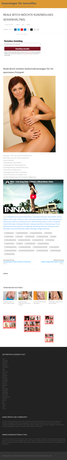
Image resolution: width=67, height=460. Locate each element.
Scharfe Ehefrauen (9, 224)
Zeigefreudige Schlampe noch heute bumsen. (24, 303)
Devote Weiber (9, 236)
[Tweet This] (18, 29)
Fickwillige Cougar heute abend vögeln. (55, 302)
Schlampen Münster (22, 224)
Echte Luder (12, 219)
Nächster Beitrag (52, 261)
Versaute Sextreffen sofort (44, 456)
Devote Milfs (52, 217)
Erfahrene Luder (22, 219)
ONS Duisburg (36, 222)
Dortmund (5, 372)
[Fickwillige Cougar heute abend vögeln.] (55, 299)
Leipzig (4, 374)
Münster (4, 399)
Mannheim (5, 394)
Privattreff (56, 222)
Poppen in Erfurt (47, 222)
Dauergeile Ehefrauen (40, 217)
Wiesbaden (5, 389)
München (5, 362)
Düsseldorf (5, 367)
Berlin (3, 359)
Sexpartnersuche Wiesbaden (27, 250)
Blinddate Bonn (12, 217)
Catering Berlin (6, 456)
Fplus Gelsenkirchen (55, 219)
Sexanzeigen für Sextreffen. (19, 3)
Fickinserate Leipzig (35, 219)
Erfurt (3, 405)
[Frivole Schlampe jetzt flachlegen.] (40, 299)
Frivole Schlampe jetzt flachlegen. (40, 302)
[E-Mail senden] (35, 29)
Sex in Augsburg (26, 226)
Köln (3, 369)
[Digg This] (31, 29)
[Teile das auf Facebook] (15, 29)
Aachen (4, 400)
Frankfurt (4, 364)
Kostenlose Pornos (24, 222)
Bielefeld (4, 385)
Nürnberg (5, 380)
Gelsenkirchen (6, 397)
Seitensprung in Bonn (37, 224)
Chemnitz (5, 395)
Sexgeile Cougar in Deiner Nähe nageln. (9, 302)
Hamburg (5, 360)
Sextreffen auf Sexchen (29, 456)
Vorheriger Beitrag (17, 261)
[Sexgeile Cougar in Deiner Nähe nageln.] (10, 299)
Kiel (3, 402)
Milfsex (29, 24)
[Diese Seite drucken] (38, 29)
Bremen (4, 384)
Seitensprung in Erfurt (52, 224)
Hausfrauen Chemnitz (10, 222)
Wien (3, 407)
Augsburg (5, 392)
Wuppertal (5, 390)
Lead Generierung (16, 456)
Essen (4, 370)
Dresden (4, 377)
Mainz (4, 404)
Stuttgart (4, 365)
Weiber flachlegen (31, 229)
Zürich (4, 408)
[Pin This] (22, 29)
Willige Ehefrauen (43, 229)
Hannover (5, 375)
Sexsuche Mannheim (18, 229)
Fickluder (45, 219)
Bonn (3, 387)
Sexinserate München (40, 226)
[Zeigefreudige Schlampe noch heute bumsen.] (25, 299)
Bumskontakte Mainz (25, 217)
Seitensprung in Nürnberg (12, 226)
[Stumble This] (28, 29)
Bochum (4, 382)
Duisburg (4, 379)
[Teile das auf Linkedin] (25, 29)
